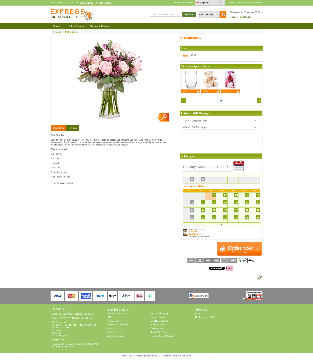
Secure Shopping (160, 313)
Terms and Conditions (117, 324)
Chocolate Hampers (100, 26)
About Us (200, 313)
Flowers (57, 26)
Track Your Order (160, 332)
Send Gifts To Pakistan (162, 336)
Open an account (115, 336)
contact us (105, 2)
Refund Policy (158, 317)
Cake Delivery (113, 332)
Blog (248, 2)
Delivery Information (116, 313)
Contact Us (58, 339)
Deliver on (239, 165)
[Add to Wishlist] (259, 277)
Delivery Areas (158, 328)
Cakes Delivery (76, 26)
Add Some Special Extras (195, 66)
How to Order (158, 324)
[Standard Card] (230, 88)
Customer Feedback (205, 317)
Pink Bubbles (71, 32)
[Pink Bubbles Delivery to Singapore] (163, 117)
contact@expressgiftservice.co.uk (76, 314)
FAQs (109, 317)
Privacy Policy (113, 321)
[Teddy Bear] (210, 88)
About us (240, 2)
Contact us (257, 2)
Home (232, 2)
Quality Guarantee (160, 321)
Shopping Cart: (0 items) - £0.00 (245, 12)
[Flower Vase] (190, 88)
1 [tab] (221, 101)
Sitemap (110, 328)
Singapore (58, 32)
